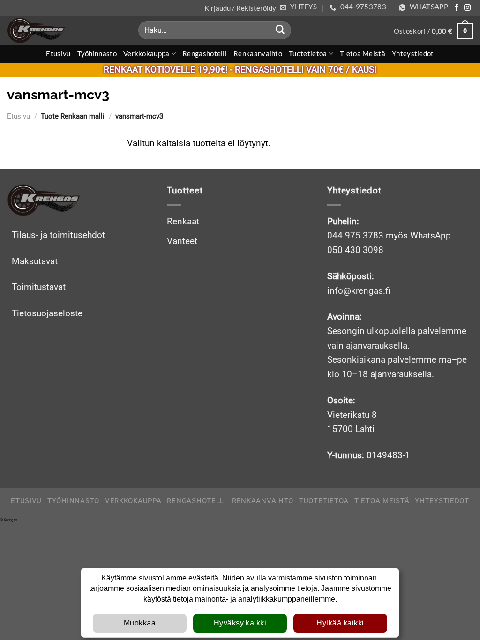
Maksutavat (35, 261)
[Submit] (279, 30)
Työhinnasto (97, 53)
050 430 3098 (355, 250)
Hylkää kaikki (340, 623)
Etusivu (58, 53)
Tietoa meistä (362, 53)
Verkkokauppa (146, 53)
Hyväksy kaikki (240, 623)
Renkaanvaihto (257, 53)
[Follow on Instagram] (467, 8)
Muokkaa (140, 623)
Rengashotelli (204, 53)
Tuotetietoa (308, 53)
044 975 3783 (355, 235)
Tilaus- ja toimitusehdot (58, 235)
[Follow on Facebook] (456, 8)
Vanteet (182, 241)
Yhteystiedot (413, 53)
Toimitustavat (39, 287)
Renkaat (183, 221)
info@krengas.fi (358, 290)
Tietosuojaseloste (47, 313)
